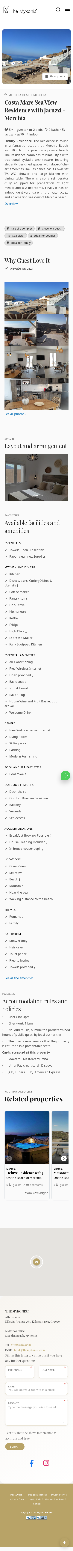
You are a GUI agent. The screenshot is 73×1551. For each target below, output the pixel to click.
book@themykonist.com (29, 1350)
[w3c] (31, 1518)
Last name (48, 1369)
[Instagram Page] (43, 1464)
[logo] (28, 10)
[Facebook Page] (29, 1464)
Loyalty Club (34, 1499)
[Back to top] (64, 1542)
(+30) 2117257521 (21, 1344)
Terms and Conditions (37, 1495)
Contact (36, 1504)
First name (15, 1369)
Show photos (57, 76)
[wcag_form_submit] (41, 1518)
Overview (11, 204)
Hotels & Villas (15, 1495)
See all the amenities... (20, 978)
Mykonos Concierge (54, 1499)
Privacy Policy (58, 1495)
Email (11, 1386)
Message (13, 1403)
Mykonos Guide (17, 1499)
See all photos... (15, 414)
